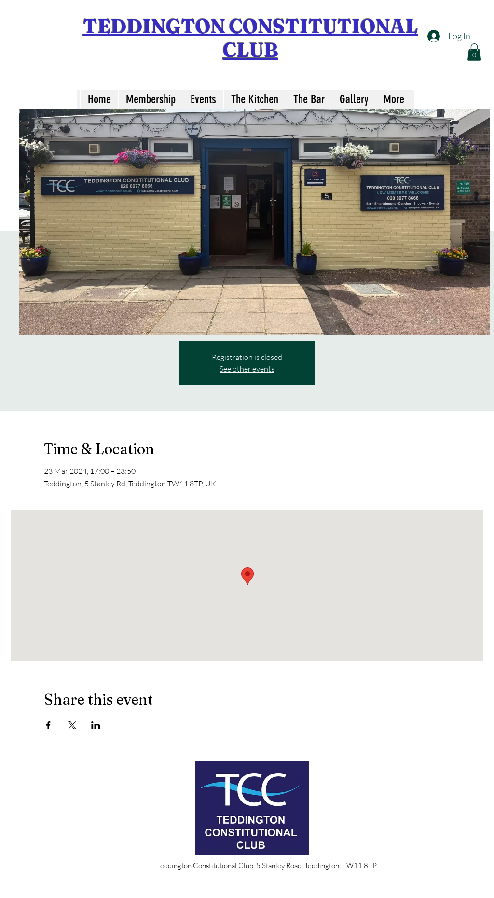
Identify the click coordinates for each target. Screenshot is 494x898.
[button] (474, 52)
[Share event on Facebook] (48, 725)
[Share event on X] (72, 725)
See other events (247, 368)
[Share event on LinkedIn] (95, 725)
